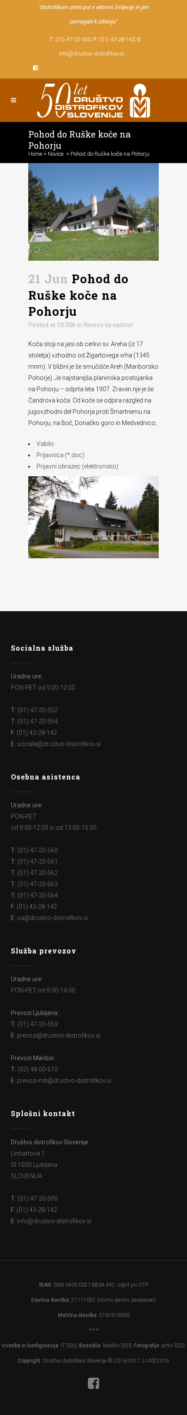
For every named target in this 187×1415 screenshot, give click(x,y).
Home (35, 154)
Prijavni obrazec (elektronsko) (77, 466)
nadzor (123, 324)
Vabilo (45, 443)
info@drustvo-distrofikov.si (91, 53)
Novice (55, 154)
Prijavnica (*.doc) (60, 455)
